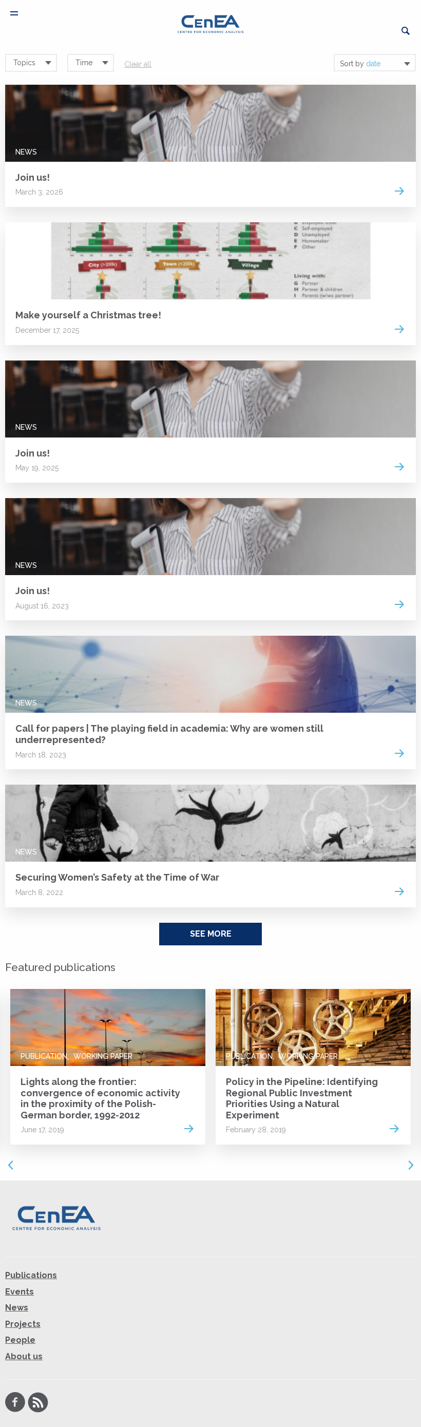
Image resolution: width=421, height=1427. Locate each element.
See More (211, 934)
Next (411, 1165)
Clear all (137, 64)
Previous (10, 1165)
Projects (23, 1324)
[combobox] (375, 62)
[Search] (405, 31)
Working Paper (102, 1056)
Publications (31, 1275)
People (20, 1340)
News (26, 152)
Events (19, 1292)
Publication (44, 1056)
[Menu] (14, 13)
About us (24, 1356)
